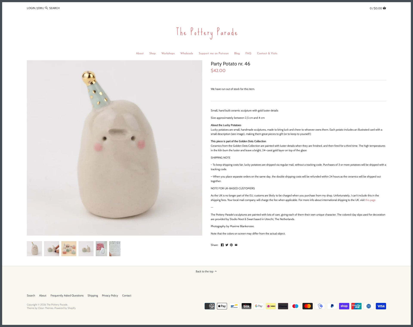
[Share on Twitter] (226, 244)
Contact (126, 295)
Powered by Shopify (65, 308)
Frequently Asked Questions (67, 295)
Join (40, 8)
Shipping (93, 295)
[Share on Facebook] (222, 244)
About (42, 295)
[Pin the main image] (231, 244)
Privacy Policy (110, 295)
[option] (34, 248)
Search (31, 295)
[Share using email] (236, 244)
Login (31, 8)
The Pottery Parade (57, 304)
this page (370, 200)
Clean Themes (45, 308)
